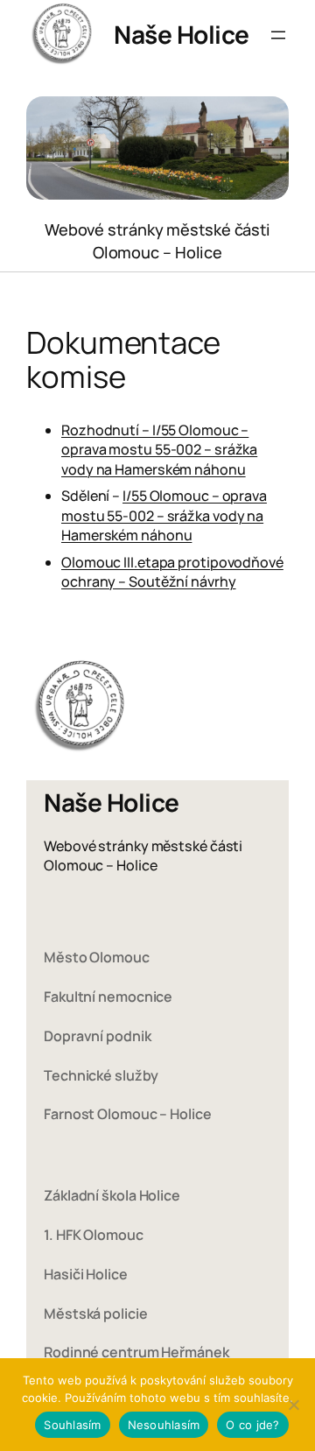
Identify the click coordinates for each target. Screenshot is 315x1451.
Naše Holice (181, 34)
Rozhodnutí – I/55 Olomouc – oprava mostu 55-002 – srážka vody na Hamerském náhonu (159, 449)
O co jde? (252, 1425)
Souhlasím (72, 1425)
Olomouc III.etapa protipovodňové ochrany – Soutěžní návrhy (172, 572)
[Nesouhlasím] (293, 1404)
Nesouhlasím (164, 1425)
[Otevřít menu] (278, 35)
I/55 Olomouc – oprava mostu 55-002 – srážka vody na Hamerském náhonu (164, 515)
